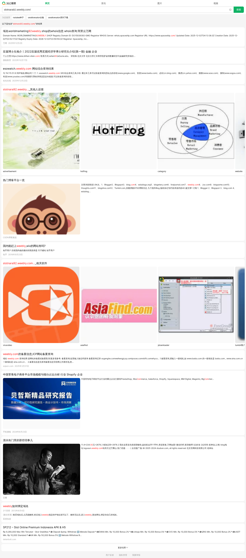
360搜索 (9, 3)
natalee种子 (18, 17)
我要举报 (136, 555)
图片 (159, 3)
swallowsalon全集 (36, 17)
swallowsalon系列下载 (58, 17)
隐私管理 (123, 555)
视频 (216, 3)
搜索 (238, 9)
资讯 (103, 3)
